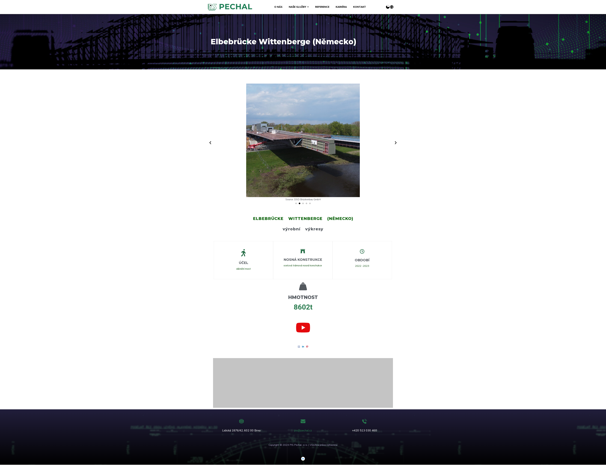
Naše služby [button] (297, 7)
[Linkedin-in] (303, 459)
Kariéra (341, 7)
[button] (210, 143)
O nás (278, 7)
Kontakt (359, 7)
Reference (322, 7)
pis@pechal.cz (303, 430)
